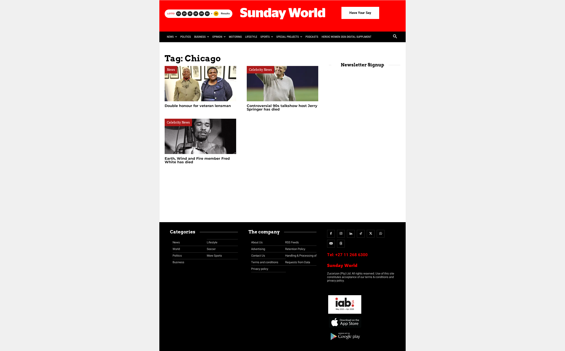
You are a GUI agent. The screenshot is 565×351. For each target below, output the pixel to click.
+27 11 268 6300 (351, 255)
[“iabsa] (344, 314)
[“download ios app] (344, 328)
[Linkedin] (351, 234)
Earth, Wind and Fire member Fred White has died (197, 160)
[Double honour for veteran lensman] (200, 83)
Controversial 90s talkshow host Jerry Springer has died (282, 107)
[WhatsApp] (380, 234)
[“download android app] (344, 342)
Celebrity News (260, 69)
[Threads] (341, 244)
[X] (371, 234)
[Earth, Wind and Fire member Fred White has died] (200, 136)
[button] (395, 37)
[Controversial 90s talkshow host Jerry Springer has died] (282, 83)
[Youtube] (331, 244)
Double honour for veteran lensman (198, 106)
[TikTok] (361, 234)
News (171, 69)
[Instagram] (341, 234)
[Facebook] (331, 234)
